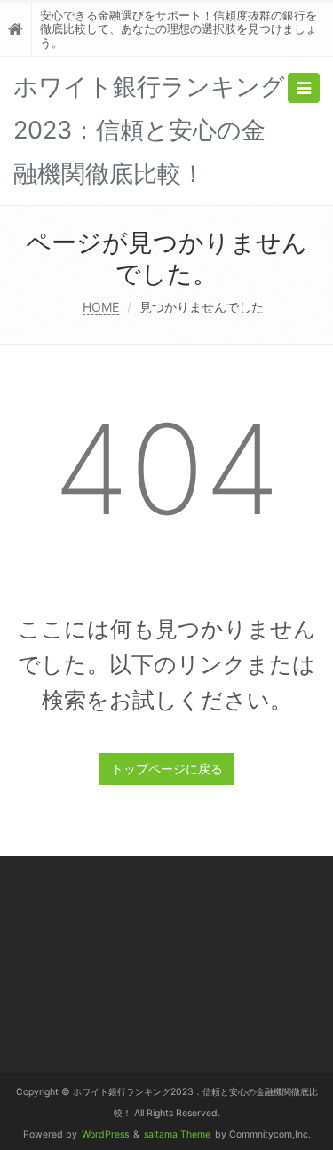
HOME (101, 306)
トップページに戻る (167, 768)
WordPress (105, 1134)
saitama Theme (177, 1134)
